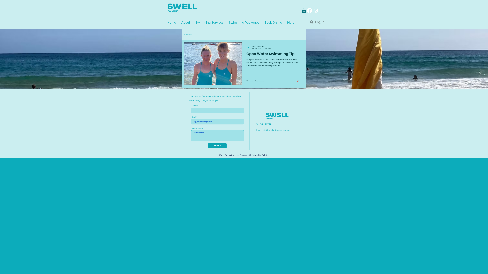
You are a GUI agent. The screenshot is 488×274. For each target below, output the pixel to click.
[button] (304, 10)
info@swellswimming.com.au (276, 130)
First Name (195, 106)
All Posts (188, 34)
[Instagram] (315, 10)
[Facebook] (309, 10)
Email (194, 117)
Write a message (197, 128)
